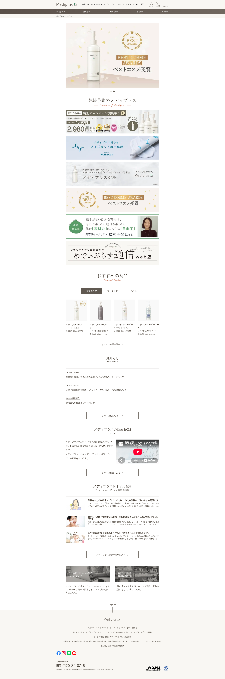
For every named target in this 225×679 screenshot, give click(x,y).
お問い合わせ (132, 628)
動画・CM (109, 637)
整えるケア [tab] (91, 291)
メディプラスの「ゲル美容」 (142, 632)
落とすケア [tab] (112, 291)
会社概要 (67, 641)
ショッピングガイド (123, 4)
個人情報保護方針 (100, 641)
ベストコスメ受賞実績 (122, 637)
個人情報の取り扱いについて (119, 641)
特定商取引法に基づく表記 (82, 641)
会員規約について (138, 641)
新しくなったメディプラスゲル (102, 4)
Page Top (112, 605)
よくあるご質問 (138, 4)
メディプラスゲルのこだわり (118, 632)
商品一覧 (85, 4)
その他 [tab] (133, 291)
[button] (112, 344)
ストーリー (102, 632)
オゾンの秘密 (99, 637)
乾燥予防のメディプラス (64, 16)
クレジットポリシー (153, 641)
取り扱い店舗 (106, 646)
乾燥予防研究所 (118, 646)
